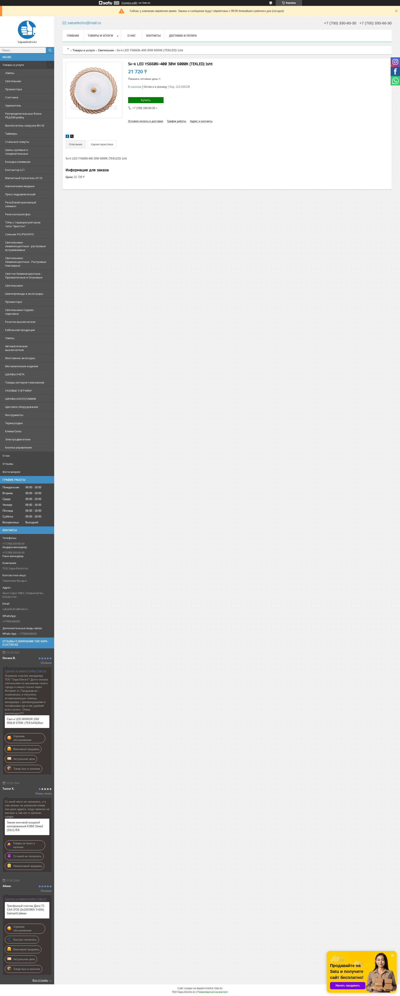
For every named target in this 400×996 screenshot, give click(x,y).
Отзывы (7, 464)
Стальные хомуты (17, 142)
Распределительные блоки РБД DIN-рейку (23, 115)
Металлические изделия (21, 366)
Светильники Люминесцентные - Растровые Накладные (25, 261)
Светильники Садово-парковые (19, 312)
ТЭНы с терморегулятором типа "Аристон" (22, 224)
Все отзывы (40, 980)
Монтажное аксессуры (20, 358)
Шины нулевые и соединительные (16, 151)
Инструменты (14, 415)
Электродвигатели (17, 439)
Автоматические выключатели (16, 348)
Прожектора (13, 89)
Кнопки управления (18, 447)
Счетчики (11, 97)
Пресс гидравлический (20, 194)
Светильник (13, 81)
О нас (6, 455)
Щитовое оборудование (21, 407)
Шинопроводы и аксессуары (24, 294)
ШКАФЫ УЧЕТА (14, 374)
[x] (72, 137)
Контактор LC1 (15, 170)
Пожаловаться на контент (212, 992)
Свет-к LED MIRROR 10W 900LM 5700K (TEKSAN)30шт (25, 721)
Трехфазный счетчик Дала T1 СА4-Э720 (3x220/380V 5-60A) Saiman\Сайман (25, 909)
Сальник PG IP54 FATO (19, 234)
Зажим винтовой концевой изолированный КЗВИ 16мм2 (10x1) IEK (25, 826)
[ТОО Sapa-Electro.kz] (27, 29)
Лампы (9, 73)
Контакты (153, 35)
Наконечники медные (20, 186)
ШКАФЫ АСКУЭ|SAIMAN (20, 399)
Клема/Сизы (13, 431)
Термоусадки (14, 423)
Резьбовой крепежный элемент (20, 204)
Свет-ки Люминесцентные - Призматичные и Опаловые (23, 275)
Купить (146, 100)
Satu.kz (218, 988)
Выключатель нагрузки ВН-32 (24, 125)
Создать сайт (129, 2)
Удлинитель (13, 105)
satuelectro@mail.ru (15, 609)
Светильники (14, 285)
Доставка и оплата (183, 35)
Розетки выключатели (20, 322)
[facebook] (67, 137)
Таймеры (11, 133)
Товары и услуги (13, 65)
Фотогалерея (11, 472)
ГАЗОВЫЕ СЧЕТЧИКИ (18, 390)
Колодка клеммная (17, 162)
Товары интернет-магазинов (24, 382)
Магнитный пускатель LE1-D (23, 178)
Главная (73, 35)
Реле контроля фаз (17, 214)
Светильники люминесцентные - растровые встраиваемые (25, 246)
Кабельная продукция (20, 330)
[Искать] (50, 50)
